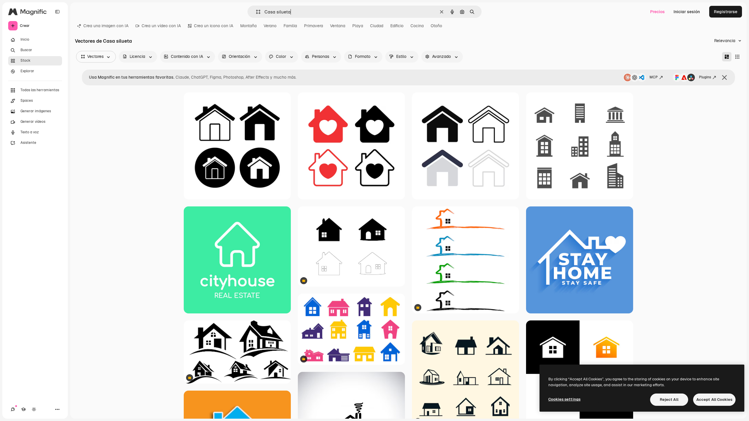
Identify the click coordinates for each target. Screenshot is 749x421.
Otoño (436, 25)
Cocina (417, 25)
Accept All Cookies (714, 399)
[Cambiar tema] (34, 409)
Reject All (669, 399)
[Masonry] (726, 56)
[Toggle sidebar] (57, 11)
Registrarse (725, 11)
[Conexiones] (13, 409)
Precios (657, 11)
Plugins (705, 77)
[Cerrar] (724, 77)
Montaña (248, 25)
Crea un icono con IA (213, 25)
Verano (270, 25)
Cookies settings (564, 399)
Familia (290, 25)
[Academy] (23, 409)
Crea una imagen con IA (105, 25)
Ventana (337, 25)
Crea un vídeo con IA (161, 25)
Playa (357, 25)
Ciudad (376, 25)
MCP (654, 77)
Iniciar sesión (687, 11)
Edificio (396, 25)
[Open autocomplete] (256, 12)
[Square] (737, 56)
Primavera (313, 25)
